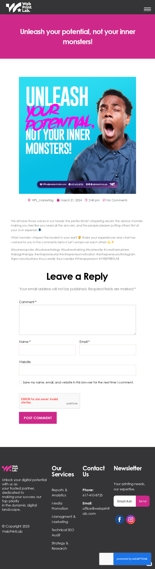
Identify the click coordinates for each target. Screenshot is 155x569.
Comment (28, 302)
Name (24, 342)
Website (25, 362)
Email (85, 342)
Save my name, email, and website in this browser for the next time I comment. (78, 382)
